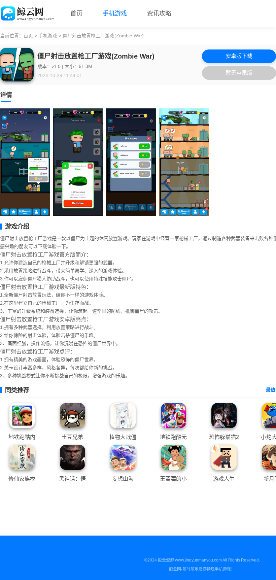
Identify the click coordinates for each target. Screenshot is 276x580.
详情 (6, 95)
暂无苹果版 (239, 73)
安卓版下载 (239, 56)
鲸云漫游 (166, 560)
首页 (76, 13)
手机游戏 (115, 13)
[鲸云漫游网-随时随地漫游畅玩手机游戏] (28, 13)
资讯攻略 (159, 13)
